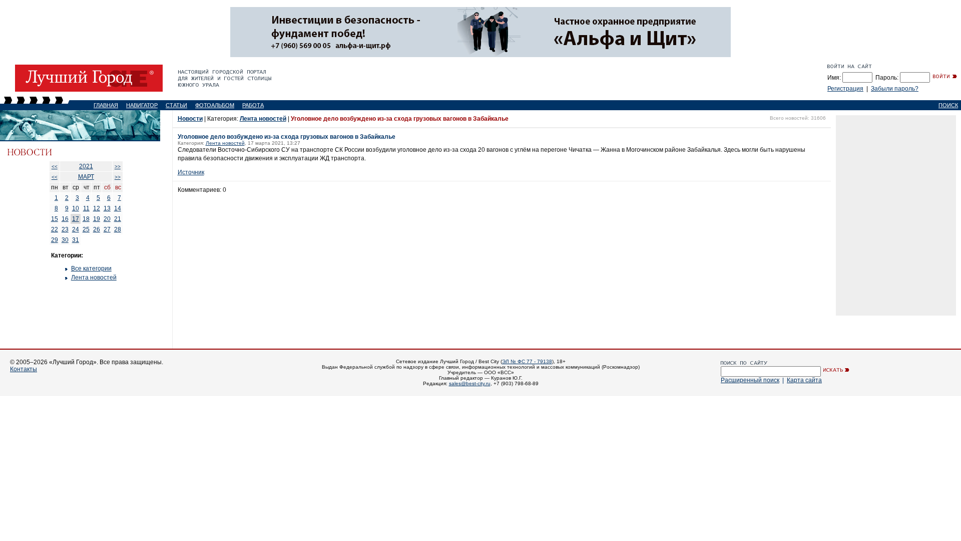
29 (54, 239)
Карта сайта (804, 380)
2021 (86, 166)
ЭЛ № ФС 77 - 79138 (527, 361)
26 (96, 229)
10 (75, 208)
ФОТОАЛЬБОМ (214, 105)
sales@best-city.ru (470, 383)
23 (65, 229)
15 (54, 218)
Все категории (91, 268)
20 (107, 218)
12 (96, 208)
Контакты (23, 369)
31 (75, 239)
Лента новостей (94, 277)
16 (65, 218)
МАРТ (86, 176)
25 (86, 229)
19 (96, 218)
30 (65, 239)
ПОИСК (948, 105)
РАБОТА (253, 105)
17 (75, 218)
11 (86, 208)
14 (117, 208)
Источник (191, 172)
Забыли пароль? (894, 88)
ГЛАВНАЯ (106, 105)
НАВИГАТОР (142, 105)
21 (117, 218)
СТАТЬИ (176, 105)
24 (75, 229)
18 (86, 218)
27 (107, 229)
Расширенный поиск (750, 380)
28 (117, 229)
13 (107, 208)
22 (54, 229)
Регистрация (845, 88)
